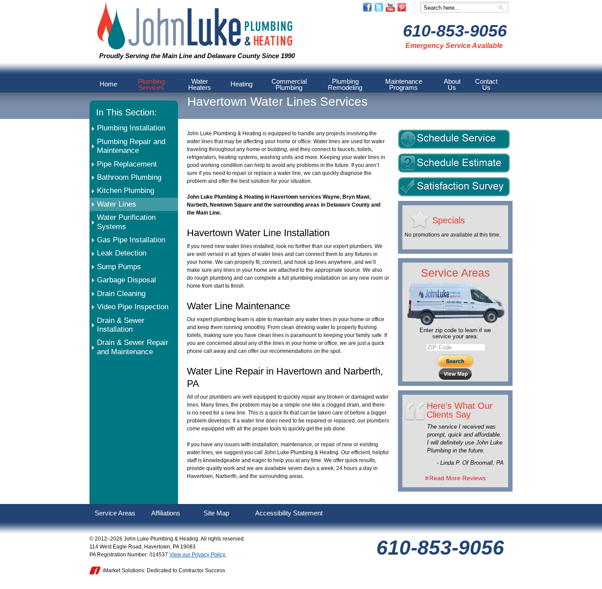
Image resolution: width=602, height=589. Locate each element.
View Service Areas (455, 374)
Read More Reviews (457, 478)
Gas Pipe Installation (131, 240)
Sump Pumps (119, 267)
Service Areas (455, 273)
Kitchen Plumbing (125, 190)
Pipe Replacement (127, 164)
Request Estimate (454, 163)
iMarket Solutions (123, 570)
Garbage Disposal (126, 280)
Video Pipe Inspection (132, 307)
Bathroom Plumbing (129, 177)
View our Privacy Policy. (197, 555)
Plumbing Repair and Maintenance (131, 146)
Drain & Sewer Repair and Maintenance (132, 347)
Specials (448, 220)
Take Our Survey (454, 186)
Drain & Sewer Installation (121, 324)
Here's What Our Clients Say (460, 410)
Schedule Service (454, 139)
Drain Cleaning (121, 293)
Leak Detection (121, 253)
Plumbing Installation (131, 128)
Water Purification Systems (126, 221)
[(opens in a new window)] (367, 10)
